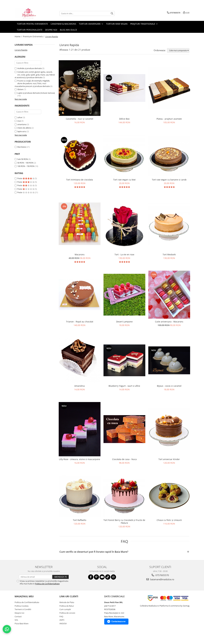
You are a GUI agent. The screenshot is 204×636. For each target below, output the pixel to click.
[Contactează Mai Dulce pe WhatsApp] (7, 629)
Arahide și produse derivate (29, 68)
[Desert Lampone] (124, 295)
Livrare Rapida (21, 50)
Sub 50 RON (22, 159)
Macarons (80, 254)
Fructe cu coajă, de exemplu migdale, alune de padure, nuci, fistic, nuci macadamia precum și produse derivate (32, 83)
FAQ (61, 616)
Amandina (79, 385)
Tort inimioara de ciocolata (79, 179)
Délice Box (124, 118)
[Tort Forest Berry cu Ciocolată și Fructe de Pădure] (124, 496)
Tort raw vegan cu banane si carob (169, 179)
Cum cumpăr (65, 609)
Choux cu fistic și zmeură (169, 520)
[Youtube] (102, 577)
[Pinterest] (96, 577)
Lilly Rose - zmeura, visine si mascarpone (79, 459)
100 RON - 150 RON (25, 166)
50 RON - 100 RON (25, 162)
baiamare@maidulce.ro (162, 579)
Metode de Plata (66, 602)
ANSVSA (63, 623)
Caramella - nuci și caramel (79, 118)
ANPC (62, 620)
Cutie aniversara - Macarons (169, 321)
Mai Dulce (21, 147)
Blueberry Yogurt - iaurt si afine (124, 385)
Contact (18, 616)
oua (19, 120)
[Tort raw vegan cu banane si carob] (169, 156)
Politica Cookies (22, 606)
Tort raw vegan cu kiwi (124, 179)
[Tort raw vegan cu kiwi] (124, 156)
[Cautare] (112, 13)
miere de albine (24, 127)
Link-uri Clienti (68, 596)
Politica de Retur (66, 606)
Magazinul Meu (24, 596)
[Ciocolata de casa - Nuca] (124, 429)
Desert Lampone (124, 321)
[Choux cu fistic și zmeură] (169, 496)
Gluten (20, 89)
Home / (18, 36)
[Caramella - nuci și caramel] (80, 88)
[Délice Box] (124, 88)
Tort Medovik (169, 254)
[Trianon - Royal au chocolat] (80, 294)
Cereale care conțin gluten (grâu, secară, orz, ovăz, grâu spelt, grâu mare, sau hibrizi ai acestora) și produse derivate (35, 75)
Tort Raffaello (79, 520)
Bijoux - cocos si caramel (169, 385)
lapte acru (21, 131)
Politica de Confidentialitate (47, 583)
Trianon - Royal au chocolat (79, 321)
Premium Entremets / (34, 36)
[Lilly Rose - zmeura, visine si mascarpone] (80, 429)
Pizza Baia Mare (21, 623)
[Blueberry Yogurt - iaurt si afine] (124, 360)
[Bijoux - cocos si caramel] (169, 360)
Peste (20, 178)
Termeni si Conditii (23, 609)
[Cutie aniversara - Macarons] (169, 295)
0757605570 (162, 575)
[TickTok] (107, 577)
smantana (21, 124)
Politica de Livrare (67, 613)
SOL (16, 620)
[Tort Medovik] (169, 224)
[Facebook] (90, 577)
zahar (19, 117)
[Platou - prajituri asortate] (169, 88)
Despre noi (51, 29)
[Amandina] (80, 360)
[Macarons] (80, 224)
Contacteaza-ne (118, 621)
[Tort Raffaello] (80, 496)
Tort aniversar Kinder (169, 459)
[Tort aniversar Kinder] (169, 429)
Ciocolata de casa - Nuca (124, 459)
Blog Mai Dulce (68, 29)
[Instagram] (113, 577)
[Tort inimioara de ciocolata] (80, 156)
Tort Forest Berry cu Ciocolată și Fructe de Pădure (124, 521)
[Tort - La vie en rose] (124, 224)
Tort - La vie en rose (124, 254)
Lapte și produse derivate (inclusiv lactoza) (36, 93)
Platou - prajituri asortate (169, 118)
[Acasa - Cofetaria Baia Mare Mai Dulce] (30, 13)
